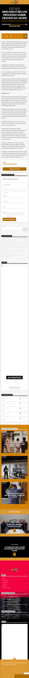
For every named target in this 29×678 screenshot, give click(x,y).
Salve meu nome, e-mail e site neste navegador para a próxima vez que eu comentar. (15, 213)
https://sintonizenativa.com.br (10, 596)
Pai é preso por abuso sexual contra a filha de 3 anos (14, 247)
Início (4, 578)
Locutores (5, 584)
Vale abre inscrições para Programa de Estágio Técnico (13, 251)
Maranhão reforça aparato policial (15, 526)
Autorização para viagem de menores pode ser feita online (14, 549)
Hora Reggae (6, 413)
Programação (6, 582)
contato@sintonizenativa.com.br (10, 601)
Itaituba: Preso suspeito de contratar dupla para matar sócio (14, 239)
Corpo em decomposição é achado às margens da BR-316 (12, 255)
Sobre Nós (5, 580)
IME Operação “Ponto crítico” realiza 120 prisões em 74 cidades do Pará (13, 243)
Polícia (11, 9)
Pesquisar (3, 226)
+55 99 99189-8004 (7, 599)
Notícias (4, 586)
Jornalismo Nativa (18, 24)
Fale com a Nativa (7, 587)
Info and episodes (14, 387)
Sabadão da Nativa (7, 398)
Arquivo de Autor (14, 169)
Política (17, 9)
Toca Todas (5, 408)
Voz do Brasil (6, 418)
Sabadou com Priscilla (9, 403)
